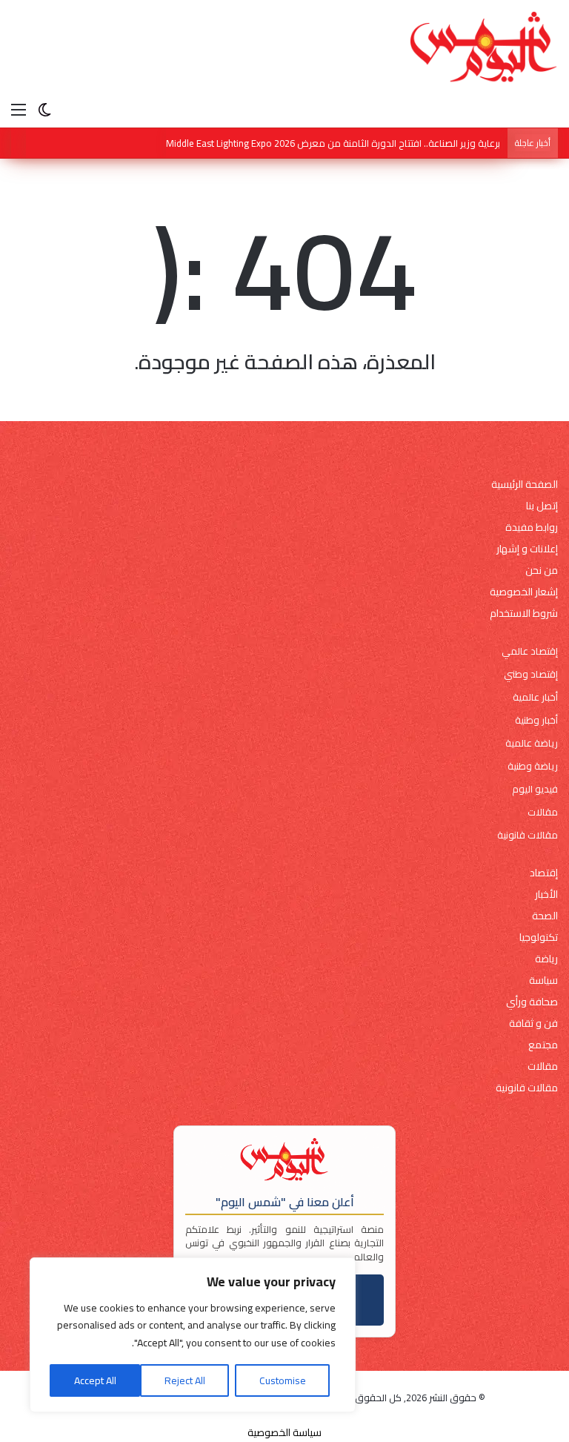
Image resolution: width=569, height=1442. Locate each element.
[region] (193, 1334)
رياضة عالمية (531, 743)
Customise (282, 1380)
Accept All (95, 1380)
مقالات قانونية (527, 835)
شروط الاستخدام (524, 613)
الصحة (545, 916)
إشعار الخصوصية (524, 592)
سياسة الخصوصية (284, 1432)
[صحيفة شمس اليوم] (484, 47)
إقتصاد (544, 873)
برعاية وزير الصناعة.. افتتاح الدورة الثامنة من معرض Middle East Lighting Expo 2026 (333, 143)
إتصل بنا (542, 506)
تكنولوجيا (538, 937)
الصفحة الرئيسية (524, 484)
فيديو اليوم (535, 789)
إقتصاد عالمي (530, 651)
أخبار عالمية (535, 697)
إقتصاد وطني (531, 674)
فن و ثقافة (533, 1023)
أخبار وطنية (536, 720)
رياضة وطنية (533, 766)
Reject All (184, 1380)
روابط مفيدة (531, 527)
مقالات (543, 812)
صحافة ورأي (532, 1002)
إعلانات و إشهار (527, 549)
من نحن (541, 570)
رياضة (546, 959)
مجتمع (543, 1045)
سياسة (543, 980)
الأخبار (546, 894)
